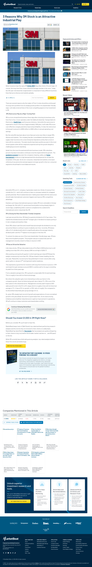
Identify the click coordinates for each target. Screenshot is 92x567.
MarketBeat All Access (42, 541)
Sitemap (78, 553)
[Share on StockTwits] (31, 382)
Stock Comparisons (68, 200)
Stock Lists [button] (57, 7)
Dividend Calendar (80, 188)
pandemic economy (12, 155)
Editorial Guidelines (29, 543)
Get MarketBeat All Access (19, 501)
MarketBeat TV (40, 545)
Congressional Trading (69, 185)
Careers (27, 549)
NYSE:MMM (31, 86)
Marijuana (78, 167)
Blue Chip (76, 164)
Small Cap (75, 173)
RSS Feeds (78, 549)
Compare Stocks (55, 543)
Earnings (65, 545)
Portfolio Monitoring (68, 197)
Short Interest (79, 197)
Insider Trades (81, 191)
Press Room (27, 547)
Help (29, 553)
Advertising (78, 541)
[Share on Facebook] (18, 382)
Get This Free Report (24, 371)
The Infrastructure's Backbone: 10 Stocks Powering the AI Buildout (34, 354)
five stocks (27, 331)
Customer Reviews (41, 547)
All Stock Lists (82, 161)
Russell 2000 (67, 173)
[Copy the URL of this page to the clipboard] (44, 382)
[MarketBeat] (9, 4)
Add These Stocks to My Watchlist (32, 422)
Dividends (65, 543)
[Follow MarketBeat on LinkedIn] (11, 553)
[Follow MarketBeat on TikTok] (15, 553)
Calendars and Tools (81, 178)
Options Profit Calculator (69, 194)
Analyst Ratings (67, 182)
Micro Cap (66, 170)
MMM (7, 418)
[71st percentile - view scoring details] (14, 418)
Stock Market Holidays (81, 200)
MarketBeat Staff (13, 24)
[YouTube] (8, 553)
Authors (27, 545)
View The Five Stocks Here (14, 345)
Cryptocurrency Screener (79, 182)
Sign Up (52, 97)
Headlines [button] (75, 7)
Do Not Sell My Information (82, 545)
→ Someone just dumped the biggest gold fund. (37, 11)
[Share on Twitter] (22, 382)
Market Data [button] (38, 7)
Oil (71, 170)
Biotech (70, 164)
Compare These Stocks (12, 422)
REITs (76, 170)
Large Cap (71, 167)
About (26, 541)
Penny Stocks (81, 194)
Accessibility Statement (81, 543)
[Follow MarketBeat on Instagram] (13, 553)
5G (64, 164)
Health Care (17, 122)
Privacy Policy (79, 547)
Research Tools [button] (18, 7)
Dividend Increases (81, 185)
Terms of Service (80, 551)
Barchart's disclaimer (65, 564)
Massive (37, 563)
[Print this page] (36, 382)
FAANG (83, 164)
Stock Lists (53, 541)
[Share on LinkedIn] (27, 382)
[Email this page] (40, 382)
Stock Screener (67, 203)
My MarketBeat (54, 547)
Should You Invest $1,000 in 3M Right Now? (26, 317)
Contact (27, 551)
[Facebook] (6, 553)
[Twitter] (4, 553)
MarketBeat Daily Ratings (42, 543)
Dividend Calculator (68, 188)
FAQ (26, 553)
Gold (65, 167)
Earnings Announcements (70, 191)
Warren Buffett (83, 173)
